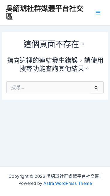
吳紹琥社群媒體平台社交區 (44, 12)
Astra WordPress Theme (67, 183)
